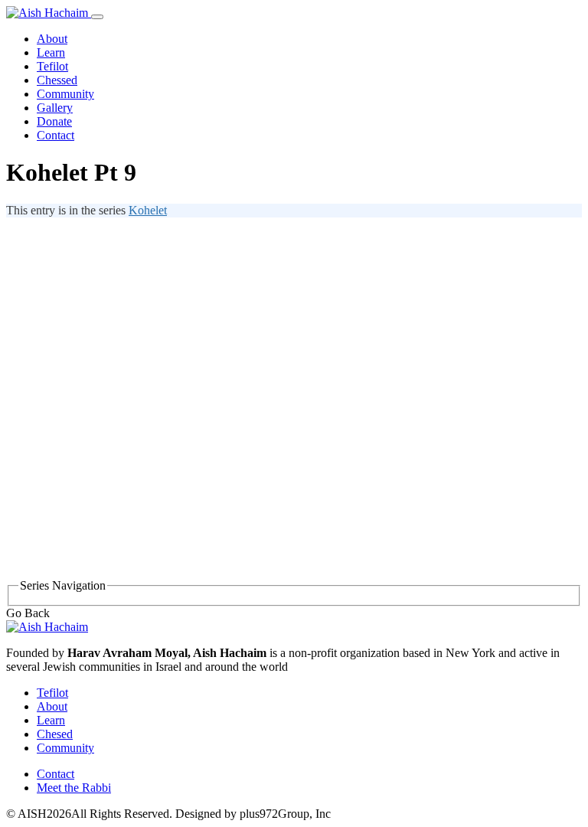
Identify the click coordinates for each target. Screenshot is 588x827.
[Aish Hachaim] (47, 626)
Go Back (28, 612)
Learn (51, 52)
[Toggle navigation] (97, 17)
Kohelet (148, 210)
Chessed (57, 80)
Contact (55, 135)
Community (65, 93)
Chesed (55, 733)
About (52, 38)
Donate (54, 121)
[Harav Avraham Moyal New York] (48, 12)
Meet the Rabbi (74, 787)
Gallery (55, 107)
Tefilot (52, 66)
